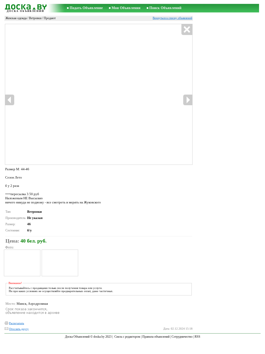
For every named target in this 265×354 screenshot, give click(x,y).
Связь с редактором (127, 336)
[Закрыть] (186, 29)
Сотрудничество (182, 336)
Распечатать (16, 323)
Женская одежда (16, 18)
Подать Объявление (86, 8)
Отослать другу (19, 328)
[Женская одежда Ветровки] (22, 263)
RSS (197, 336)
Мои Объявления (126, 8)
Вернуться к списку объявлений (172, 17)
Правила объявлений (156, 336)
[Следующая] (187, 99)
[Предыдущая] (9, 99)
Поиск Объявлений (165, 8)
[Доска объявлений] (25, 6)
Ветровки (35, 18)
